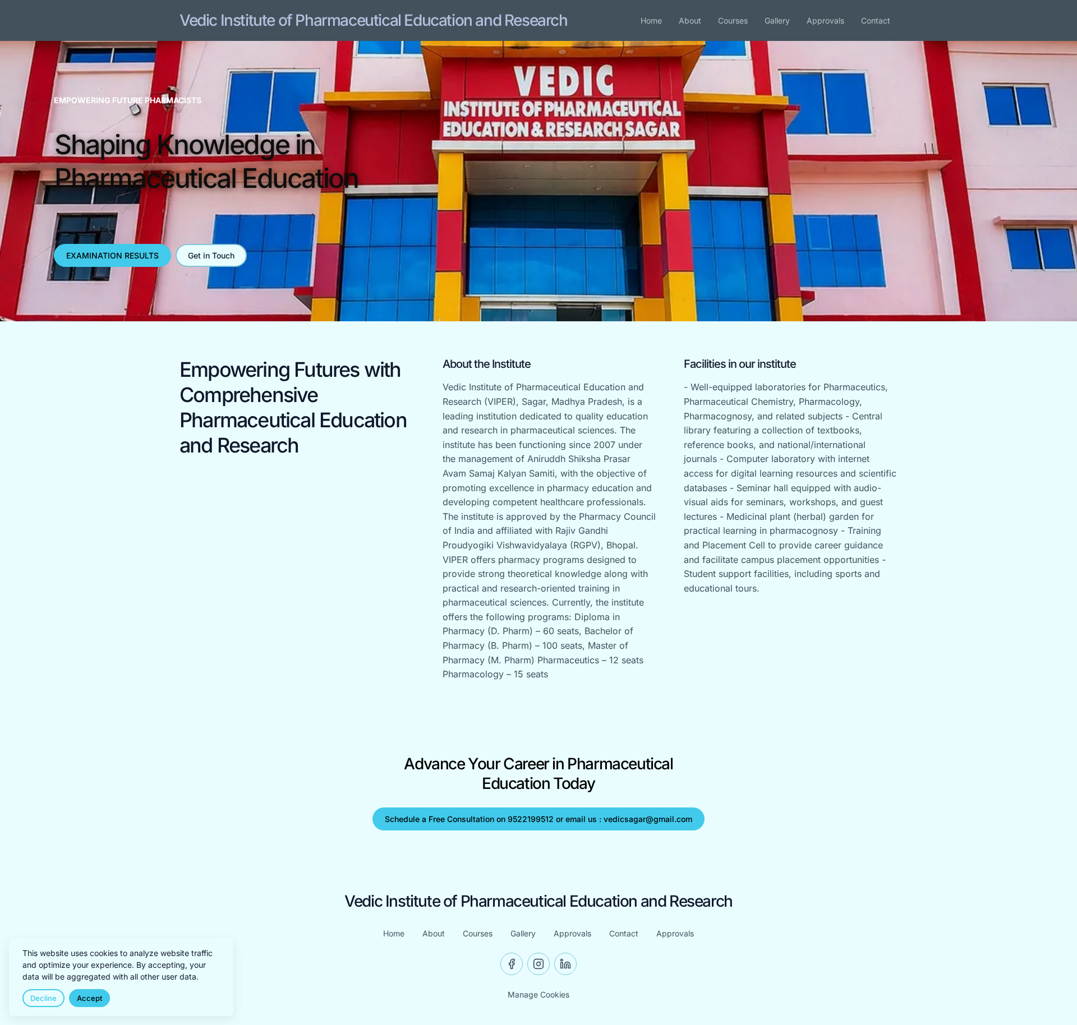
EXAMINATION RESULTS (112, 255)
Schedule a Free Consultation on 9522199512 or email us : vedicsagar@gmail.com (538, 819)
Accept (89, 998)
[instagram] (538, 964)
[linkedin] (565, 964)
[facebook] (511, 964)
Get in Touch (211, 255)
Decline (43, 998)
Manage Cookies (538, 994)
